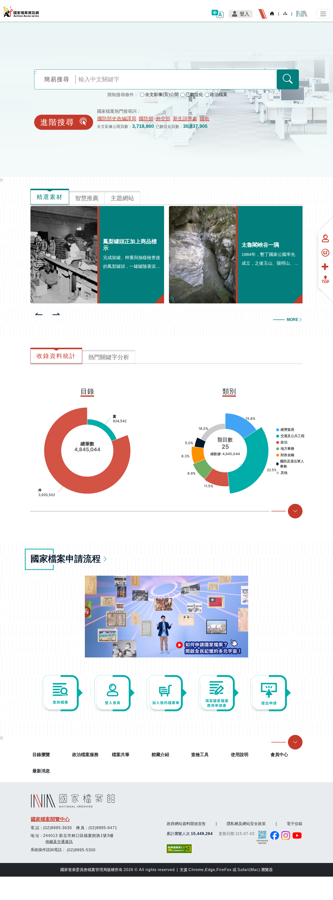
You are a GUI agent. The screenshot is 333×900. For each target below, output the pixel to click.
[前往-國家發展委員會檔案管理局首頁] (262, 837)
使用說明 (239, 754)
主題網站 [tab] (122, 198)
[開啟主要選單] (323, 14)
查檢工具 (200, 754)
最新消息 (41, 771)
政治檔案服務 (85, 754)
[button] (217, 14)
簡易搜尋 (56, 79)
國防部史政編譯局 (116, 118)
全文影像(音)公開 (162, 94)
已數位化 (194, 94)
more (292, 320)
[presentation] (39, 314)
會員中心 (279, 754)
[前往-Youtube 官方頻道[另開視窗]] (297, 835)
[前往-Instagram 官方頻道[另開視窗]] (285, 835)
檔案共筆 (120, 754)
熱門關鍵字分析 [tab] (108, 357)
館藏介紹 (160, 754)
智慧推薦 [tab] (86, 198)
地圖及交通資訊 (59, 842)
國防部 (146, 118)
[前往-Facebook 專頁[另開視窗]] (274, 835)
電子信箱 (294, 824)
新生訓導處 (185, 118)
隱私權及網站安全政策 (246, 824)
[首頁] (21, 11)
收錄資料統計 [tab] (56, 356)
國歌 (204, 118)
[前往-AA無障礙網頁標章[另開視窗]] (179, 848)
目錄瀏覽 (41, 754)
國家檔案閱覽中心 (50, 819)
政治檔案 (218, 94)
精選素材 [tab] (50, 197)
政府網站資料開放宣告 (186, 824)
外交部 (163, 118)
